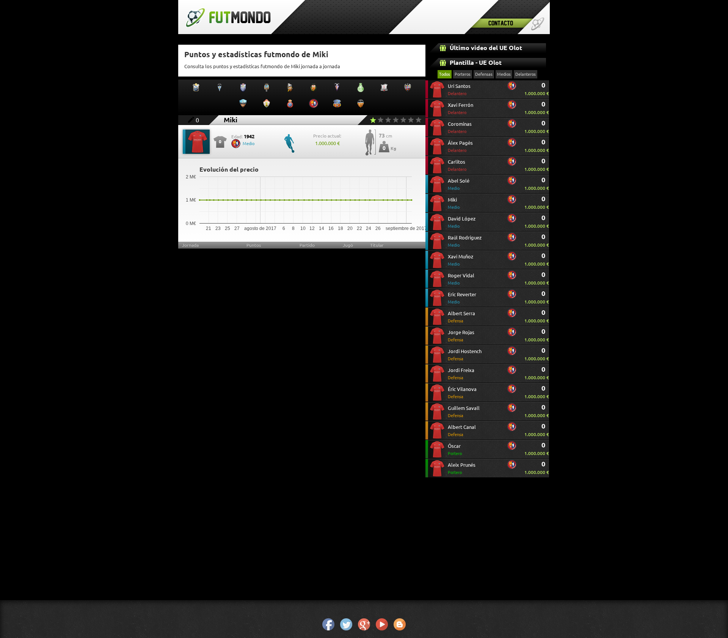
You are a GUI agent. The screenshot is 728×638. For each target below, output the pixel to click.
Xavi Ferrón (460, 108)
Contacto (500, 23)
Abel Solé (458, 184)
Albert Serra (461, 317)
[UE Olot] (511, 88)
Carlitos (457, 165)
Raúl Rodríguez (465, 241)
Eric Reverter (462, 298)
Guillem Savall (464, 411)
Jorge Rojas (461, 336)
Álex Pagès (460, 146)
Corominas (460, 127)
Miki (454, 203)
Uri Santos (459, 89)
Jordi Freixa (461, 373)
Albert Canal (462, 430)
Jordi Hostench (465, 355)
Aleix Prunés (461, 468)
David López (461, 222)
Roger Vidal (461, 279)
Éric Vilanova (462, 392)
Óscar (455, 449)
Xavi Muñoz (460, 260)
